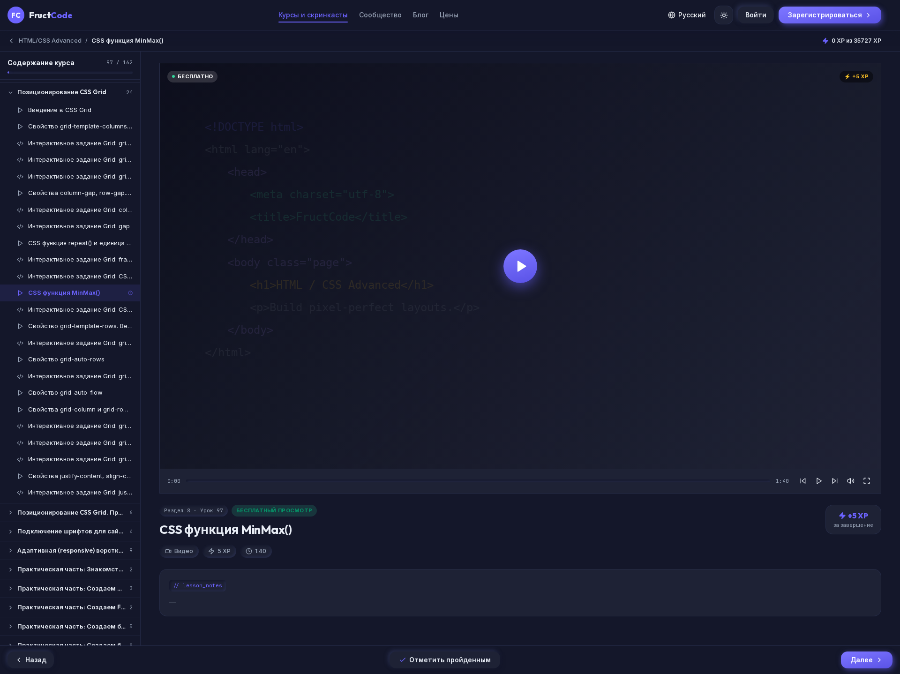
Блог (420, 15)
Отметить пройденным (450, 660)
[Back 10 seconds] (803, 480)
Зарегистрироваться (825, 15)
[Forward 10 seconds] (834, 480)
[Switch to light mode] (723, 15)
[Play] (818, 480)
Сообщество (380, 15)
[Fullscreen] (866, 480)
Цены (449, 15)
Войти (755, 15)
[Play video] (520, 266)
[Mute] (850, 480)
